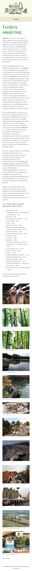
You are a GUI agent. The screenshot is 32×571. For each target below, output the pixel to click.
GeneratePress (16, 568)
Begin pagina (6, 558)
